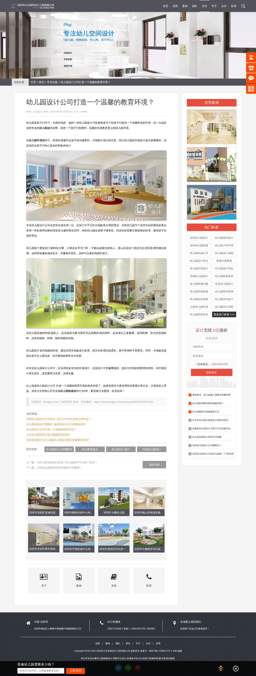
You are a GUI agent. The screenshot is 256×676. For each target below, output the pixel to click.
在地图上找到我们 (190, 621)
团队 (194, 5)
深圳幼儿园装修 (199, 245)
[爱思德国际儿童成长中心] (212, 124)
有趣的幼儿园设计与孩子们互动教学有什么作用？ (217, 428)
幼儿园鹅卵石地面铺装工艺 (205, 411)
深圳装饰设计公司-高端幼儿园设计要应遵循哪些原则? (57, 439)
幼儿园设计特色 (224, 268)
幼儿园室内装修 (224, 291)
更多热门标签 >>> (224, 314)
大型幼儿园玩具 (199, 306)
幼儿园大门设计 (121, 449)
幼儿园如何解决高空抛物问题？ (208, 403)
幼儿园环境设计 (199, 268)
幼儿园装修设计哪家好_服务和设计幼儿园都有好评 (56, 424)
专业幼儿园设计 (224, 283)
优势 (175, 5)
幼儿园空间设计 (224, 299)
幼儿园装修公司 (199, 253)
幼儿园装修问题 (199, 283)
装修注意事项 (224, 260)
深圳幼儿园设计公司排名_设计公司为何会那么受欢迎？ (58, 418)
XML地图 (177, 651)
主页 (33, 82)
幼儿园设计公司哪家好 (59, 449)
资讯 (204, 5)
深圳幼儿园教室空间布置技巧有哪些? (59, 467)
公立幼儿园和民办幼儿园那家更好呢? (48, 434)
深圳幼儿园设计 (199, 237)
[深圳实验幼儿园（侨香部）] (212, 200)
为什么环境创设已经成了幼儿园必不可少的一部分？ (67, 462)
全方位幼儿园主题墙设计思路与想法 (210, 420)
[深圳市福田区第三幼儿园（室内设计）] (212, 162)
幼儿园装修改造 (224, 276)
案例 (185, 5)
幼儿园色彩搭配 (199, 299)
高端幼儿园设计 (199, 276)
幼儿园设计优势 (224, 306)
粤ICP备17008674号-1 (160, 651)
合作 (224, 5)
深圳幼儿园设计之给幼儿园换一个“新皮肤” (213, 453)
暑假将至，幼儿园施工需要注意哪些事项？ (213, 395)
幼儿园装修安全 (199, 314)
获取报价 (211, 372)
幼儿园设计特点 (199, 260)
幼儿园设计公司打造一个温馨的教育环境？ (51, 429)
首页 (165, 5)
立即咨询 (76, 670)
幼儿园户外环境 (224, 245)
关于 (214, 5)
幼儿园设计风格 (224, 253)
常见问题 (52, 82)
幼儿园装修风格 (199, 291)
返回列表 (154, 464)
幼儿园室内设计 (224, 237)
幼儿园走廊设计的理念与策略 (207, 437)
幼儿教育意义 (90, 449)
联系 (233, 5)
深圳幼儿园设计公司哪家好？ (207, 445)
